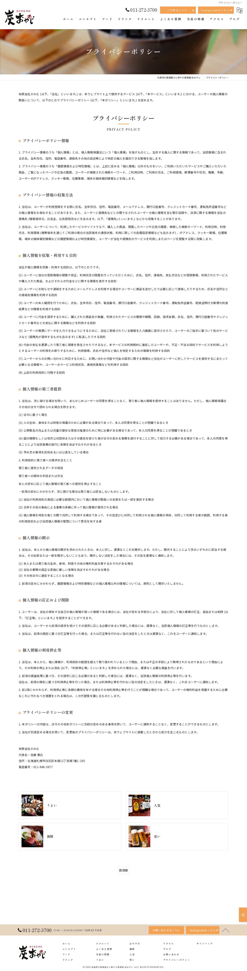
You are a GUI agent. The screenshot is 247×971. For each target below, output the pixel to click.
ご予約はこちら (177, 10)
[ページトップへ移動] (225, 930)
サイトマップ (205, 943)
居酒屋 (123, 870)
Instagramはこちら (215, 10)
